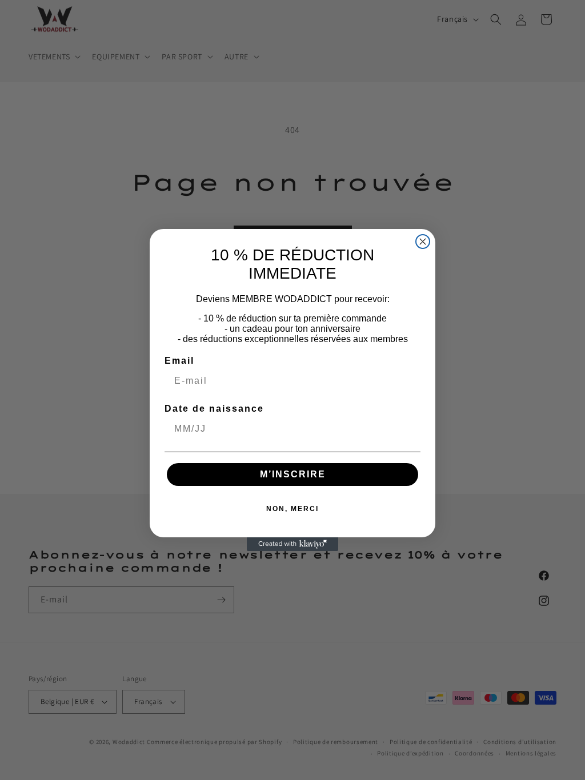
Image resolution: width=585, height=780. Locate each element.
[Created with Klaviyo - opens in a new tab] (292, 544)
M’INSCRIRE (293, 474)
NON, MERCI (292, 509)
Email (179, 360)
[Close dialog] (423, 241)
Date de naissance (214, 408)
